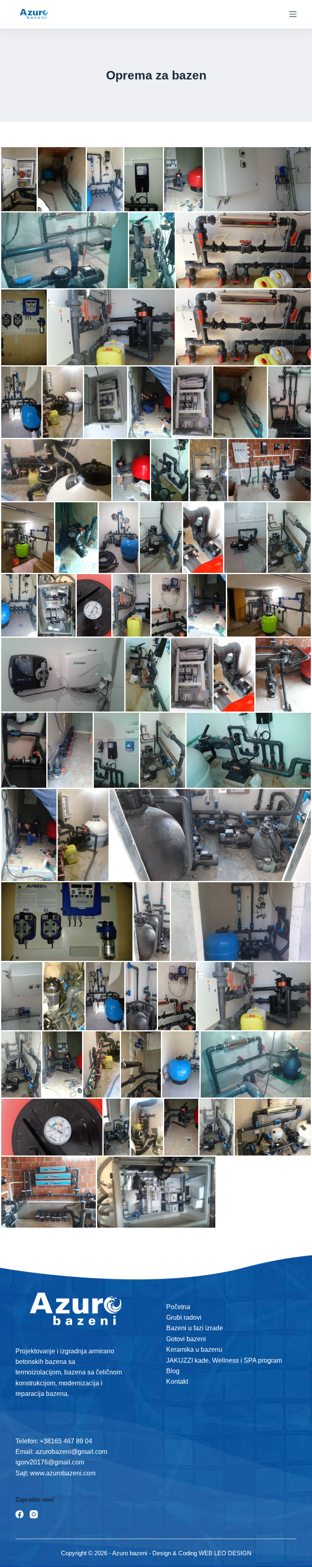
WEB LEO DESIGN (225, 1553)
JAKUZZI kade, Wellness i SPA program (224, 1360)
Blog (173, 1371)
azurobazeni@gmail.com (71, 1451)
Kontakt (177, 1381)
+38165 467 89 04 (66, 1441)
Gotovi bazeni (186, 1338)
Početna (178, 1306)
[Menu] (293, 14)
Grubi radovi (184, 1317)
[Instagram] (34, 1514)
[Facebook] (19, 1514)
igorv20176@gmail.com (49, 1462)
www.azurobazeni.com (61, 1473)
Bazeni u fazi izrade (194, 1328)
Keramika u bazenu (194, 1349)
